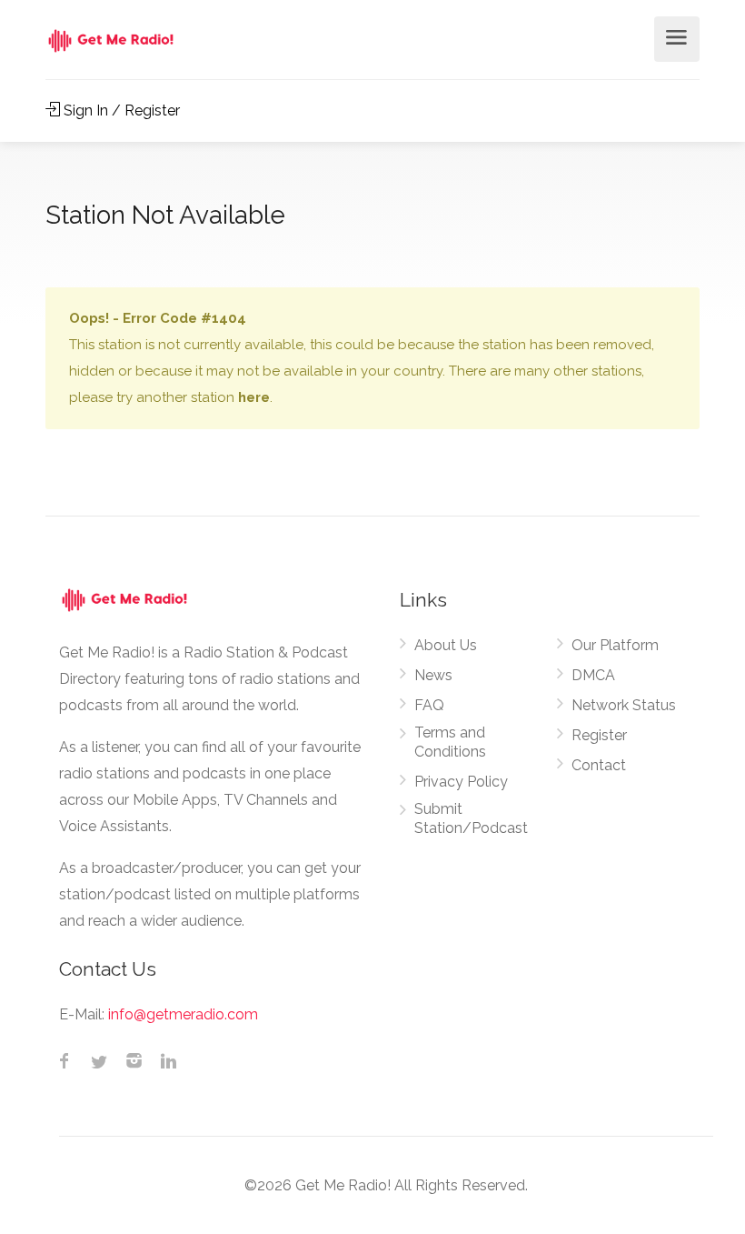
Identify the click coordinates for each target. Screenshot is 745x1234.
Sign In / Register (120, 110)
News (433, 675)
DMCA (593, 675)
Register (599, 735)
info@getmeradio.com (183, 1014)
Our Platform (615, 645)
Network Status (623, 705)
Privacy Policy (461, 781)
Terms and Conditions (450, 742)
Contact (598, 765)
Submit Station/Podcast (471, 818)
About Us (445, 645)
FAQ (429, 705)
